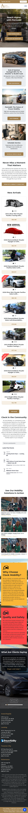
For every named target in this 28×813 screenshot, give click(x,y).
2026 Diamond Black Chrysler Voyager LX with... (14, 240)
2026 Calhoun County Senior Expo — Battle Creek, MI (15, 462)
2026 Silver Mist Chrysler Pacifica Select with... (14, 293)
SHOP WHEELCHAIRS (14, 34)
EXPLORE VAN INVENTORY (14, 38)
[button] (6, 705)
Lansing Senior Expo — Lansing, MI (15, 454)
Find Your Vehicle (14, 83)
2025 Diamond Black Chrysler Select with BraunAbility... (14, 319)
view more (14, 411)
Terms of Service (20, 811)
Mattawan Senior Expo (12, 470)
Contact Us (23, 1)
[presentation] (12, 701)
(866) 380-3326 (6, 1)
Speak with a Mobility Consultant (14, 184)
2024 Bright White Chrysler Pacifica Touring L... (14, 397)
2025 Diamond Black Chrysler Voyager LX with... (14, 371)
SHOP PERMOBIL (14, 118)
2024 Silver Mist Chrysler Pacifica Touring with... (14, 214)
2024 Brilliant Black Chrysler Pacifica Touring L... (14, 345)
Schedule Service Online (14, 154)
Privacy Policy (12, 811)
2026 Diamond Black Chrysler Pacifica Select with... (14, 267)
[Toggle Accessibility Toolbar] (25, 810)
